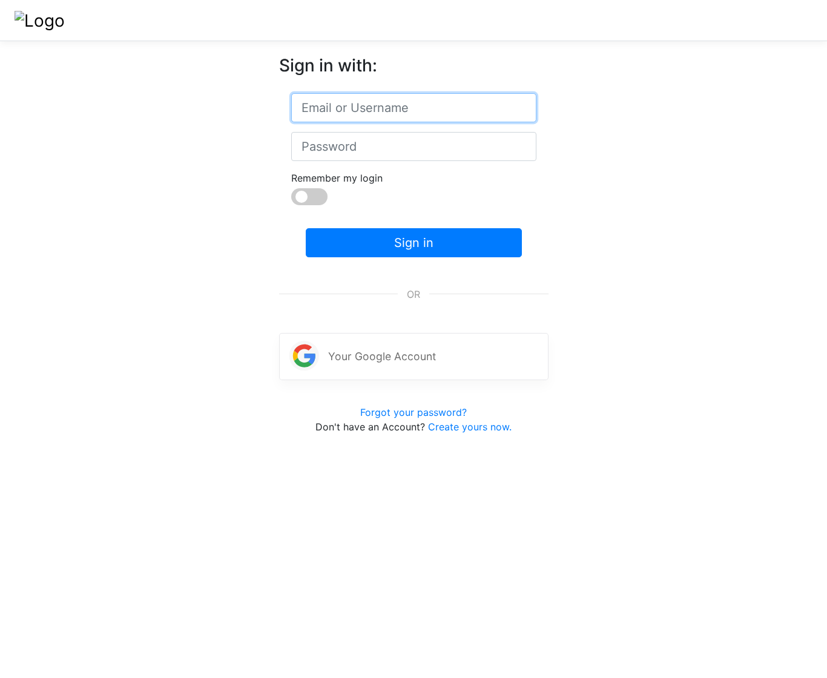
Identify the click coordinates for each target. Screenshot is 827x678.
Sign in (413, 242)
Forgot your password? (413, 412)
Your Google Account (382, 356)
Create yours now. (470, 427)
